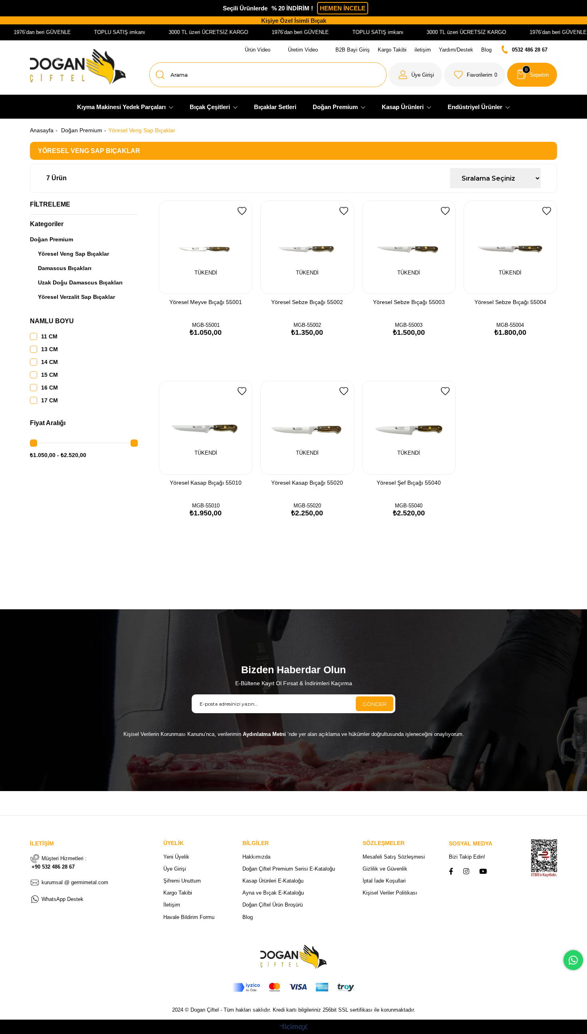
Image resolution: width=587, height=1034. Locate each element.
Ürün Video (257, 50)
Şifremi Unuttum (182, 881)
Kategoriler (46, 224)
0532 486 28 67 (529, 50)
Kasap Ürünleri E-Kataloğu (272, 881)
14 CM (49, 362)
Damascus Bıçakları (64, 268)
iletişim (422, 50)
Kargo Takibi (392, 50)
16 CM (49, 387)
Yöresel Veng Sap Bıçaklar (73, 254)
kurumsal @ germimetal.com (75, 882)
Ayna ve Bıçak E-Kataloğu (273, 893)
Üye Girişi (174, 869)
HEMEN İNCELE (342, 8)
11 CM (49, 336)
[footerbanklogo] (293, 987)
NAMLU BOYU (52, 321)
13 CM (49, 349)
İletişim (171, 905)
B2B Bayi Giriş (352, 50)
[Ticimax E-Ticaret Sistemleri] (294, 1028)
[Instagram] (466, 871)
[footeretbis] (540, 858)
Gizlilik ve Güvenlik (385, 869)
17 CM (49, 400)
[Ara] (160, 75)
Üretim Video (303, 50)
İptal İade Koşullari (384, 881)
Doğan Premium (51, 239)
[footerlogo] (293, 957)
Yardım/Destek (456, 50)
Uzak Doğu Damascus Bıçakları (80, 282)
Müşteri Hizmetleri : (59, 862)
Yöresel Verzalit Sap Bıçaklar (76, 297)
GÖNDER (375, 704)
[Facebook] (451, 871)
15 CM (49, 375)
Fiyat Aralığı (47, 423)
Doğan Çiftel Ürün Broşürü (272, 905)
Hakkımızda (256, 857)
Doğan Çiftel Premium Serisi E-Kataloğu (288, 869)
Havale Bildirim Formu (188, 917)
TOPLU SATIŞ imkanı (102, 32)
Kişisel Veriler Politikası (390, 893)
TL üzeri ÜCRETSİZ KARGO (455, 32)
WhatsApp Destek (62, 899)
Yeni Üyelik (176, 857)
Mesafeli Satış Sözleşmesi (394, 857)
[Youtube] (483, 871)
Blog (486, 50)
